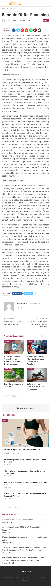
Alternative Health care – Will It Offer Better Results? (37, 324)
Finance (46, 20)
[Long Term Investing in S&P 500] (14, 375)
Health (5, 420)
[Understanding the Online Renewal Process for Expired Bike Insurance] (14, 347)
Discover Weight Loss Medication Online (21, 449)
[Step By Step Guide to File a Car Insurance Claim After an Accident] (37, 347)
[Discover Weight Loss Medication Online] (25, 433)
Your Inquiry (25, 571)
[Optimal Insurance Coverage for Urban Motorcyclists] (37, 375)
